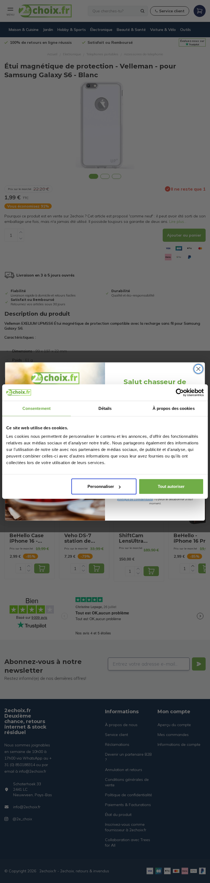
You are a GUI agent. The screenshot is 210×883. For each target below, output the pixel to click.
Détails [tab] (105, 408)
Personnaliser (101, 486)
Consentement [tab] (36, 408)
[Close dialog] (198, 368)
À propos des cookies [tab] (174, 408)
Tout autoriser (171, 486)
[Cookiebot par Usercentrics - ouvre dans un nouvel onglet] (180, 392)
